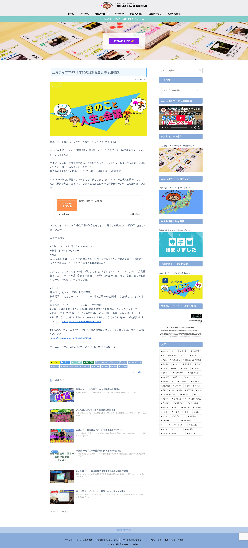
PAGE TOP (125, 530)
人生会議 (56, 366)
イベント (56, 362)
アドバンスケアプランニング (108, 362)
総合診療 (124, 366)
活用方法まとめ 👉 (124, 41)
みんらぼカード (136, 362)
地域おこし (86, 366)
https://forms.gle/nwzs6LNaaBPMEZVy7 (70, 338)
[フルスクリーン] (199, 127)
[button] (200, 70)
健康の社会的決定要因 (70, 366)
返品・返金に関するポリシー (133, 540)
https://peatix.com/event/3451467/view (81, 321)
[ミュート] (195, 127)
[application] (181, 118)
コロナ (124, 362)
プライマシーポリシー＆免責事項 (78, 540)
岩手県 (106, 366)
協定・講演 (89, 362)
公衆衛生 (66, 362)
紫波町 (114, 366)
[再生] (162, 127)
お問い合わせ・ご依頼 (174, 540)
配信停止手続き (155, 540)
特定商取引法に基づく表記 (107, 540)
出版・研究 (77, 362)
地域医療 (97, 366)
